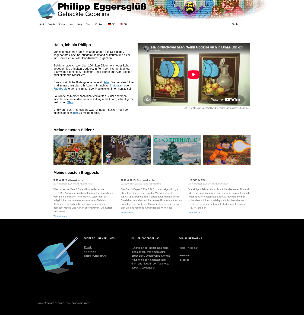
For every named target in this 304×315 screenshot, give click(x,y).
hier (106, 82)
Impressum (90, 251)
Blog (79, 24)
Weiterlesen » (60, 216)
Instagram (116, 85)
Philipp (62, 24)
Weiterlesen (148, 267)
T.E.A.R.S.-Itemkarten (69, 180)
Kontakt (99, 24)
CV (71, 24)
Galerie (51, 24)
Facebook (60, 88)
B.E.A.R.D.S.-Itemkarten (139, 180)
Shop (88, 24)
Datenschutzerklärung (95, 255)
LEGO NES (196, 180)
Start (41, 24)
